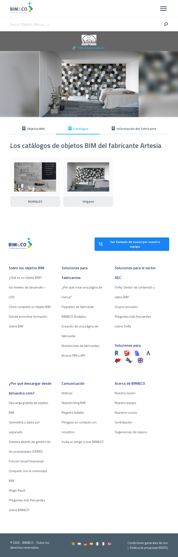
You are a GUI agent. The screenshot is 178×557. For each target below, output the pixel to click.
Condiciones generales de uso (147, 543)
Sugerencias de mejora (131, 431)
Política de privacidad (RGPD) (149, 547)
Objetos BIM (36, 128)
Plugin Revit (17, 490)
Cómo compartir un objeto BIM (30, 306)
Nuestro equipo (125, 402)
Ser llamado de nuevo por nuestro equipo (135, 244)
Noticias (67, 393)
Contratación (123, 422)
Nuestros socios (126, 412)
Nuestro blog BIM (74, 402)
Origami (88, 201)
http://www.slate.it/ (91, 47)
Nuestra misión (125, 393)
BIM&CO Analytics (74, 316)
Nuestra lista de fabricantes (80, 345)
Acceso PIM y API (73, 355)
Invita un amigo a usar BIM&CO (83, 441)
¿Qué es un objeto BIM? (25, 277)
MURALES (35, 201)
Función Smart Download (26, 461)
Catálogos (80, 128)
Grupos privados (126, 306)
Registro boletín (73, 412)
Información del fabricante (136, 128)
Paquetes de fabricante (78, 306)
